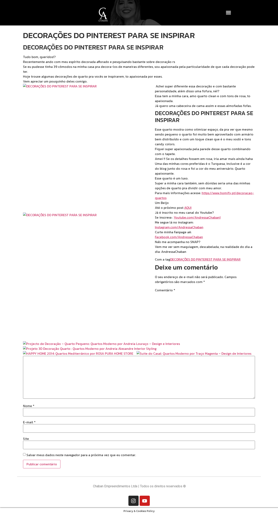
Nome (28, 405)
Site (26, 438)
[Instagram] (133, 501)
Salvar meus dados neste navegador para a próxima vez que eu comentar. (81, 455)
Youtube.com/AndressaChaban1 (197, 217)
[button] (228, 12)
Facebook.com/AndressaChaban (179, 236)
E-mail (29, 422)
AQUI (188, 207)
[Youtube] (145, 501)
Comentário (165, 290)
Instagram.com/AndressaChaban (179, 227)
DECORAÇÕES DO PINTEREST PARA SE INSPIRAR (205, 259)
